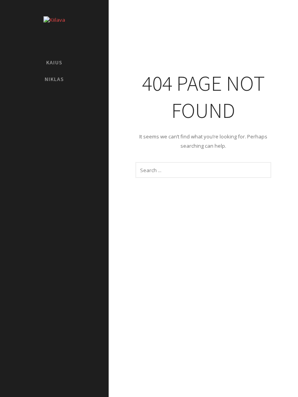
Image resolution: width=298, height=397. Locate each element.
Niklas (54, 79)
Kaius (54, 62)
